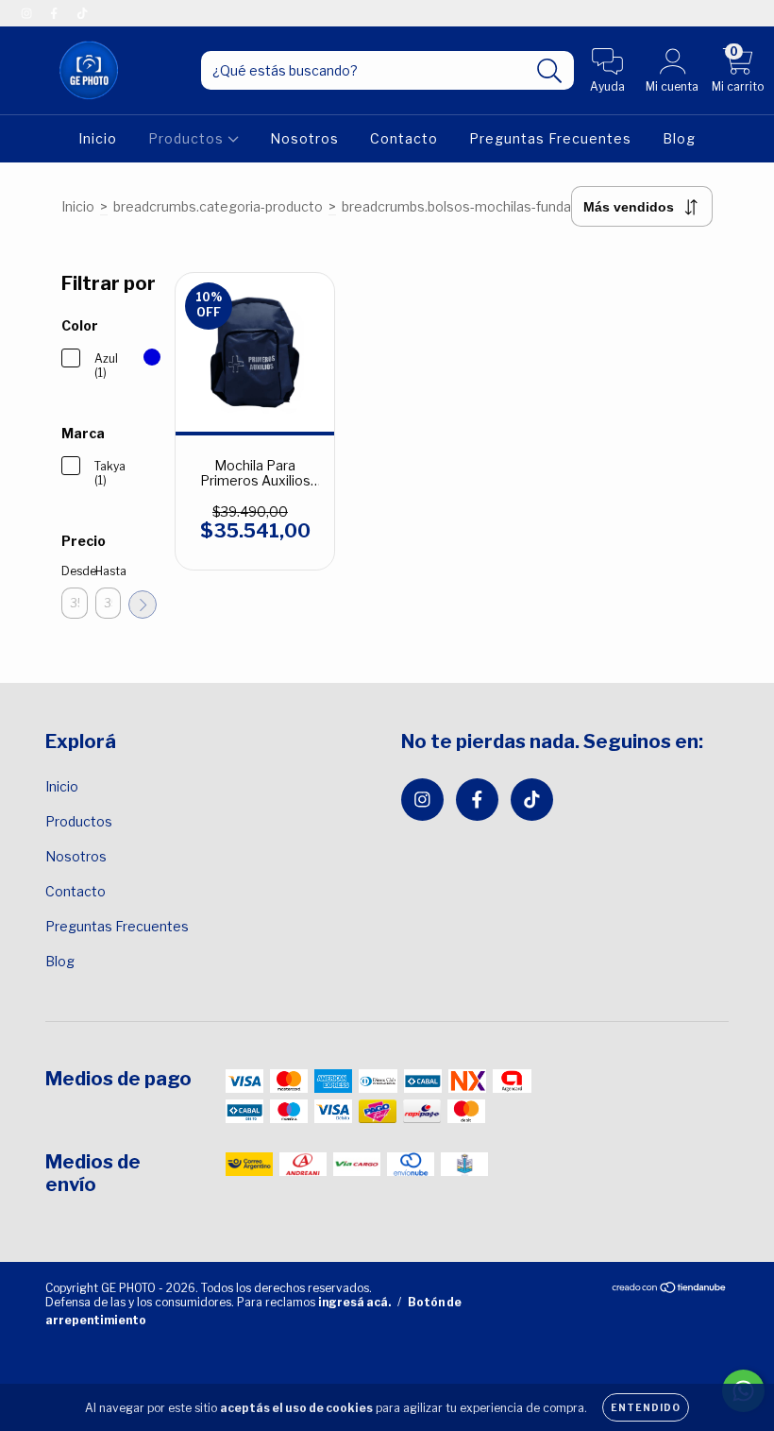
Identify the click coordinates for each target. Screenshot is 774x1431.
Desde (74, 571)
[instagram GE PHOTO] (28, 13)
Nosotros (304, 138)
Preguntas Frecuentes (550, 138)
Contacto (404, 138)
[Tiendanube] (670, 1290)
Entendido (646, 1407)
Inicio (97, 138)
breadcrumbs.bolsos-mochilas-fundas (460, 206)
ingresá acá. (354, 1302)
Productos (187, 138)
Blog (679, 138)
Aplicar (142, 604)
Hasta (108, 571)
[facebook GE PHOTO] (55, 13)
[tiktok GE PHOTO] (82, 13)
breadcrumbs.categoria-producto (218, 206)
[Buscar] (550, 71)
